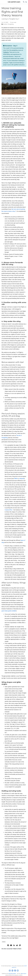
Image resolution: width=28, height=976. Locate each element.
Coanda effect (8, 510)
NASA (15, 478)
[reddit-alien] (17, 945)
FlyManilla (6, 52)
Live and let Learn (14, 2)
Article (3, 941)
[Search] (23, 2)
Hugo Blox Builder (12, 973)
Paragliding (11, 24)
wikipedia (21, 478)
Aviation (5, 24)
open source (23, 973)
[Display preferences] (26, 2)
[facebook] (8, 945)
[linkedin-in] (14, 945)
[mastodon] (20, 945)
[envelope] (11, 945)
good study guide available (9, 611)
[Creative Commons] (14, 971)
